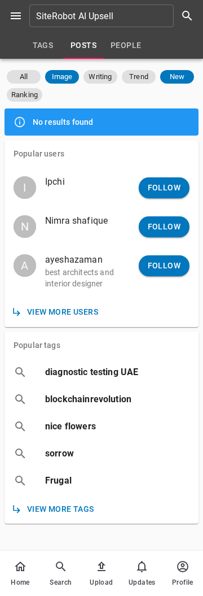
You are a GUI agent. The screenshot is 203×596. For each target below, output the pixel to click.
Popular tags (37, 345)
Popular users (39, 153)
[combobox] (115, 15)
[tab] (43, 45)
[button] (24, 77)
